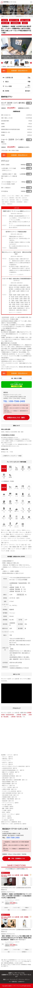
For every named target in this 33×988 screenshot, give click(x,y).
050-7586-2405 (17, 401)
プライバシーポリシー (24, 979)
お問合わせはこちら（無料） (16, 417)
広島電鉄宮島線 (13, 583)
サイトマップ (13, 979)
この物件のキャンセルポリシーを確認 (11, 455)
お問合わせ (21, 981)
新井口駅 (17, 591)
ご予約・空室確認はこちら (17, 858)
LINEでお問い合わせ (16, 385)
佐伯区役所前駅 (23, 583)
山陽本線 (11, 587)
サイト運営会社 (13, 981)
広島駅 (17, 587)
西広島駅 (17, 589)
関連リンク (6, 979)
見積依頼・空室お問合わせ (19, 71)
